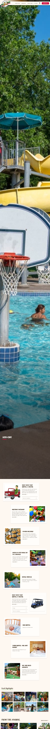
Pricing (13, 608)
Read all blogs (44, 720)
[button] (43, 514)
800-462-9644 (31, 0)
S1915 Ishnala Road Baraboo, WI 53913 (42, 0)
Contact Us (25, 0)
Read (24, 494)
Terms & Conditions (26, 498)
